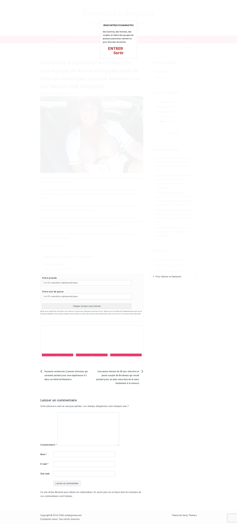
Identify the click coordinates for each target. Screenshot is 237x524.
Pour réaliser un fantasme (168, 276)
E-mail (44, 464)
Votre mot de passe (53, 291)
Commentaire (48, 445)
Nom (43, 454)
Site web (45, 473)
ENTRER (115, 48)
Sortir (118, 53)
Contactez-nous (49, 519)
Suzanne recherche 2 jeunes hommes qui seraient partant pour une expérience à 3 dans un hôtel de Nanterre (66, 375)
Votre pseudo (49, 278)
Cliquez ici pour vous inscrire (87, 306)
